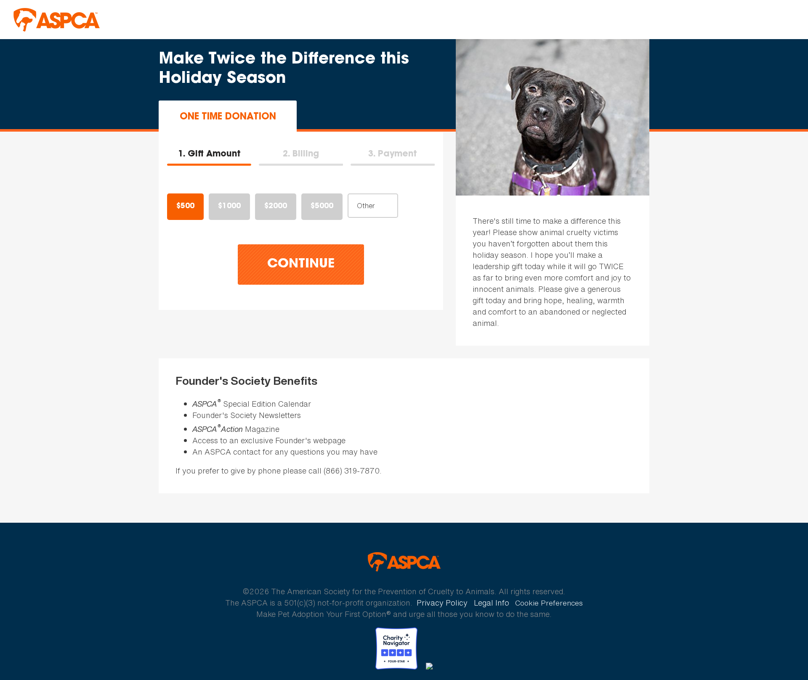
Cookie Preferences (549, 603)
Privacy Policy (442, 602)
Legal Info (491, 602)
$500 (185, 206)
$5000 (322, 206)
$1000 (229, 206)
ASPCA (404, 562)
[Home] (57, 20)
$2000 (275, 206)
